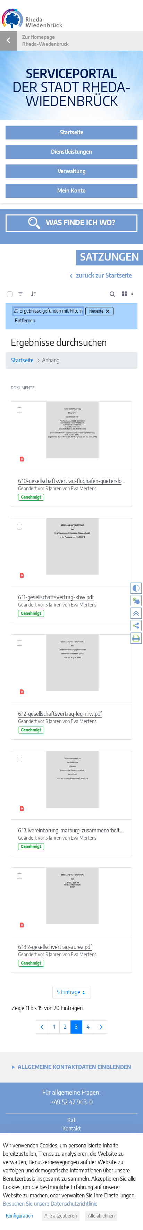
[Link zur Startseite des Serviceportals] (31, 18)
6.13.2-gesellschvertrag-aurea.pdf (55, 947)
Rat (71, 1120)
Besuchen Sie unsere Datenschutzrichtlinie (50, 1204)
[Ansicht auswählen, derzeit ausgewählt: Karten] (128, 294)
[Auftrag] (33, 294)
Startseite (71, 132)
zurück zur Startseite (104, 276)
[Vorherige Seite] (42, 1027)
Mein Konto (71, 191)
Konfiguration (19, 1216)
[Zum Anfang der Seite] (136, 613)
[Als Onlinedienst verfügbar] (136, 600)
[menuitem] (136, 625)
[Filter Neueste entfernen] (107, 311)
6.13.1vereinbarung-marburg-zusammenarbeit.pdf (71, 830)
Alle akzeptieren (60, 1216)
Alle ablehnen (101, 1216)
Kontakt (71, 1128)
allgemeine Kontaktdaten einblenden (74, 1067)
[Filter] (20, 294)
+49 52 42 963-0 (72, 1103)
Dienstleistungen (71, 152)
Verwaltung (72, 171)
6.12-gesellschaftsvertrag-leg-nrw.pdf (60, 714)
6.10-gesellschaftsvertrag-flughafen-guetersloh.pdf (71, 481)
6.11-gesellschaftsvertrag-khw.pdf (56, 597)
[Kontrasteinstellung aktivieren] (136, 588)
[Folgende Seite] (101, 1027)
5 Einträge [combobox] (68, 992)
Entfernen (25, 321)
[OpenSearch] (112, 294)
